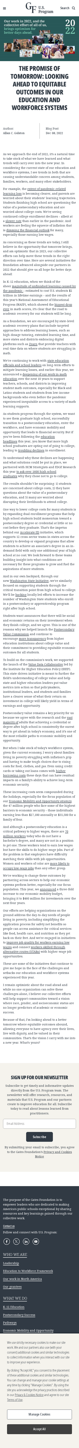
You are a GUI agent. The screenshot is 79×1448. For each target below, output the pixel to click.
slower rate (13, 221)
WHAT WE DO (15, 1298)
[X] (16, 1241)
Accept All (39, 1429)
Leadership (11, 1263)
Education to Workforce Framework (28, 1271)
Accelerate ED (29, 532)
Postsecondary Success (19, 1315)
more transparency (32, 638)
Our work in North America (22, 1279)
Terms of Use (14, 1400)
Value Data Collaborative (45, 664)
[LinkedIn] (26, 1241)
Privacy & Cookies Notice (29, 1395)
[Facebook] (6, 1241)
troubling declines (31, 450)
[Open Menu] (4, 8)
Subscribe (39, 1137)
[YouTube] (36, 1241)
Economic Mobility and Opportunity (28, 1330)
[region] (39, 1391)
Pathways (10, 1323)
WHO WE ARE (15, 1254)
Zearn (33, 344)
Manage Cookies (39, 1414)
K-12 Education (14, 1307)
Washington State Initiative (29, 581)
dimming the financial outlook (27, 230)
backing (21, 595)
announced (48, 889)
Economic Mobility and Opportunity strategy (40, 801)
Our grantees (12, 1287)
